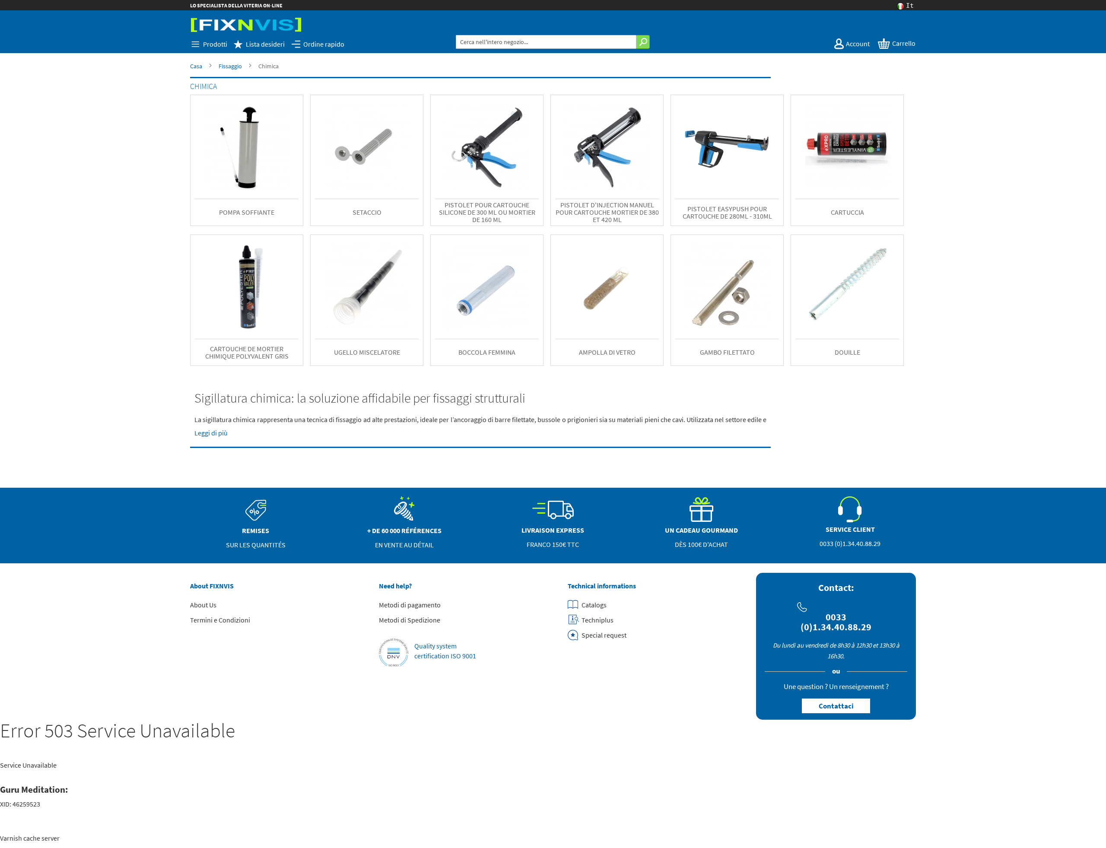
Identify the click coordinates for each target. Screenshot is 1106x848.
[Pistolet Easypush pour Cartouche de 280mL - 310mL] (727, 147)
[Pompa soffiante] (247, 147)
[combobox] (546, 42)
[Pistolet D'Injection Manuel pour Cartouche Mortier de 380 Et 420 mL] (607, 147)
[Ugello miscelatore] (367, 287)
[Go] (643, 42)
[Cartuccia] (847, 147)
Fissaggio (230, 66)
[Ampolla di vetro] (607, 287)
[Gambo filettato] (727, 287)
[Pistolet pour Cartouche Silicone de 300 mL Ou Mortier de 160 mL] (487, 147)
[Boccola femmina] (487, 287)
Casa (196, 66)
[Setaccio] (367, 147)
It (910, 6)
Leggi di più (211, 433)
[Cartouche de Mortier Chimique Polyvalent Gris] (247, 287)
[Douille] (847, 287)
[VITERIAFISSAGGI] (246, 25)
